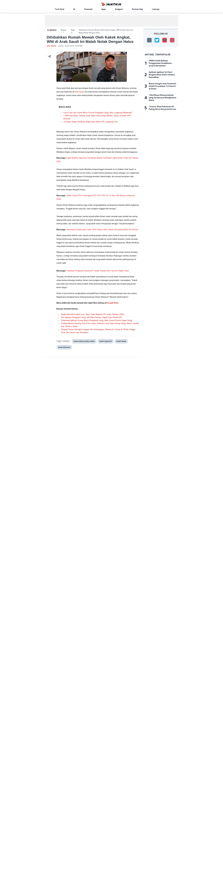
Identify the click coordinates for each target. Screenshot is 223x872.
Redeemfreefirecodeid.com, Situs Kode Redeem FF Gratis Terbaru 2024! (92, 314)
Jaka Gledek (51, 46)
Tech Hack (59, 9)
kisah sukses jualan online (84, 341)
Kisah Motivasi (64, 347)
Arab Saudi (79, 92)
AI (74, 9)
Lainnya (155, 9)
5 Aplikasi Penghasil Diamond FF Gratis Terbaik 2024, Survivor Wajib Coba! (97, 271)
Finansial (88, 9)
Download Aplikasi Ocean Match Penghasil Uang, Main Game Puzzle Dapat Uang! (96, 320)
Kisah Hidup (121, 341)
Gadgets (119, 9)
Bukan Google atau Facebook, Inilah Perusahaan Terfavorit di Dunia (163, 86)
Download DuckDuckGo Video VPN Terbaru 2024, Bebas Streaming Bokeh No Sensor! (102, 230)
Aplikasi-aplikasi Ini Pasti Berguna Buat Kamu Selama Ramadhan (162, 74)
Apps (103, 9)
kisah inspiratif (105, 341)
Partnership (137, 9)
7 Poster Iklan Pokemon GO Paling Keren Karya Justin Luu (162, 107)
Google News (113, 303)
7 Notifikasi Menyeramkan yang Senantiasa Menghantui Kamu (162, 97)
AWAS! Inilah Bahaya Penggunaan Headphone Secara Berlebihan (160, 63)
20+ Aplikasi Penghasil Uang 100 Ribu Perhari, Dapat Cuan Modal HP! (91, 317)
